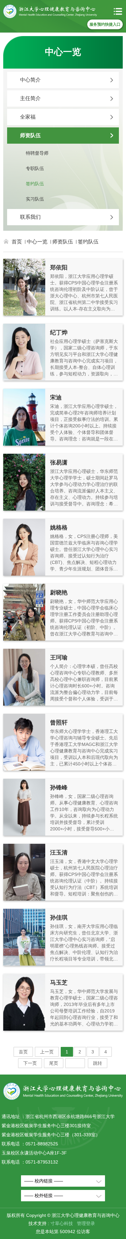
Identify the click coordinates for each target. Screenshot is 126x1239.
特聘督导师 (37, 153)
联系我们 (30, 217)
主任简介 (30, 98)
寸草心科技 (61, 1223)
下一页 (30, 1063)
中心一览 (37, 241)
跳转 (97, 1063)
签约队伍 (35, 183)
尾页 (53, 1063)
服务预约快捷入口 (105, 24)
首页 (17, 241)
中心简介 (30, 80)
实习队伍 (35, 199)
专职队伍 (35, 168)
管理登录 (86, 1223)
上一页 (47, 1051)
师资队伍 (30, 135)
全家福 (28, 117)
